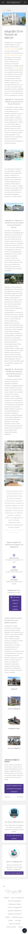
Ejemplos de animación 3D (15, 914)
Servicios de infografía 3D (14, 901)
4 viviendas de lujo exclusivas (12, 55)
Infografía (6, 898)
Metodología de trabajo (15, 904)
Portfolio (7, 917)
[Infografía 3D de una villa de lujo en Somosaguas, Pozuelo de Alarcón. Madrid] (14, 446)
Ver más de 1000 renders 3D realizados (14, 837)
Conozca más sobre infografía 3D (14, 873)
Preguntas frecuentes (17, 917)
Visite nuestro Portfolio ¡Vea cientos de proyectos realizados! (16, 603)
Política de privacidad (14, 924)
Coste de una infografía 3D (15, 907)
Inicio (3, 10)
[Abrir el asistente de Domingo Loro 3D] (24, 930)
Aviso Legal (18, 920)
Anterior (8, 797)
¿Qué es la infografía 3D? (17, 898)
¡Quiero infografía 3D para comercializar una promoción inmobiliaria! (14, 788)
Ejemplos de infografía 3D (14, 910)
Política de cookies (11, 927)
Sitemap (20, 927)
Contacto (10, 920)
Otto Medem (16, 68)
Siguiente (19, 797)
